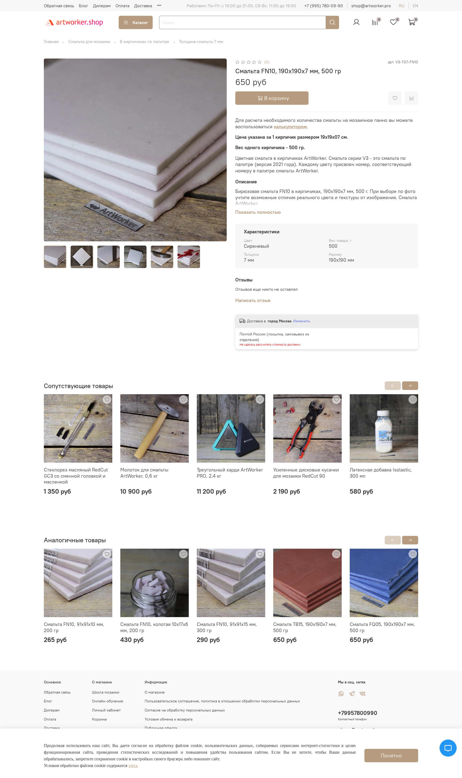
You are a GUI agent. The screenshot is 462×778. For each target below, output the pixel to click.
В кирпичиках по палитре (144, 41)
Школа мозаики (105, 692)
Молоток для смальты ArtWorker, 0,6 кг (144, 473)
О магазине (155, 692)
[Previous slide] (52, 150)
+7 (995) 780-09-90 (323, 5)
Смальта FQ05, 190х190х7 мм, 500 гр (382, 627)
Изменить (301, 321)
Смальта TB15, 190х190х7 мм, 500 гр (305, 627)
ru (402, 5)
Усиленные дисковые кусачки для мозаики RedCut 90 (306, 473)
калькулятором (290, 126)
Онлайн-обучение (107, 701)
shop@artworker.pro (371, 5)
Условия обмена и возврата (168, 719)
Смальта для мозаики (89, 41)
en (415, 5)
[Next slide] (218, 150)
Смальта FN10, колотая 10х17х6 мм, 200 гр (154, 627)
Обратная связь (59, 5)
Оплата (122, 5)
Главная (51, 41)
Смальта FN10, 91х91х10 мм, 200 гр (74, 627)
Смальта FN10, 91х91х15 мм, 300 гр (227, 627)
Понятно (391, 755)
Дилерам (102, 5)
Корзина (99, 719)
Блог (83, 5)
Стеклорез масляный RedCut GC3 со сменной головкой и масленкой (76, 476)
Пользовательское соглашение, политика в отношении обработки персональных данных (222, 701)
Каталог (140, 22)
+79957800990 (357, 713)
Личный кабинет (106, 710)
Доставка (143, 5)
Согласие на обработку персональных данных (185, 710)
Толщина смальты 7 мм (201, 41)
